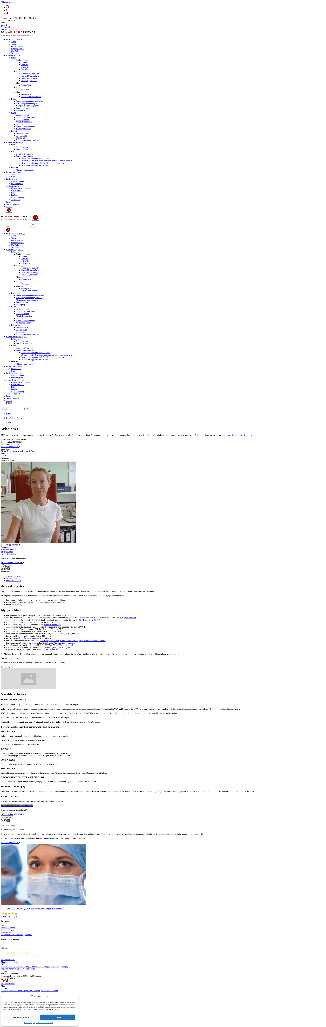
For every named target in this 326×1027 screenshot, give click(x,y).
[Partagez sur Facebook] (5, 569)
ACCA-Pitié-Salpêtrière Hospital (60, 643)
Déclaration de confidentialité (44, 1023)
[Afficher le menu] (35, 218)
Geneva (4, 456)
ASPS (57, 622)
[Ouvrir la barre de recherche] (9, 210)
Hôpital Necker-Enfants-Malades (92, 641)
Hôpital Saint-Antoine (69, 641)
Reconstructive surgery (41, 966)
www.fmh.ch (68, 645)
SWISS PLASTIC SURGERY (88, 620)
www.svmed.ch (51, 650)
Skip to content (7, 2)
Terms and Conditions (49, 990)
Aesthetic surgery (24, 966)
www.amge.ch (64, 647)
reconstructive (229, 435)
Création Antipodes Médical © (13, 990)
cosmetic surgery (245, 435)
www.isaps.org (130, 618)
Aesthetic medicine (22, 969)
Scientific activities (13, 580)
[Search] (33, 225)
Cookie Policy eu (29, 1023)
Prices (33, 969)
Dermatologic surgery (59, 966)
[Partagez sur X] (2, 569)
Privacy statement (33, 990)
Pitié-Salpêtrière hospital (26, 638)
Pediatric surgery (8, 969)
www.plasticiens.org (52, 624)
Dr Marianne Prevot (9, 966)
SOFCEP (67, 634)
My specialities (12, 578)
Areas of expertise (13, 576)
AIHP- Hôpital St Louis (49, 641)
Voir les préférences (21, 1017)
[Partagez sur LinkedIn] (8, 569)
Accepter (57, 1017)
